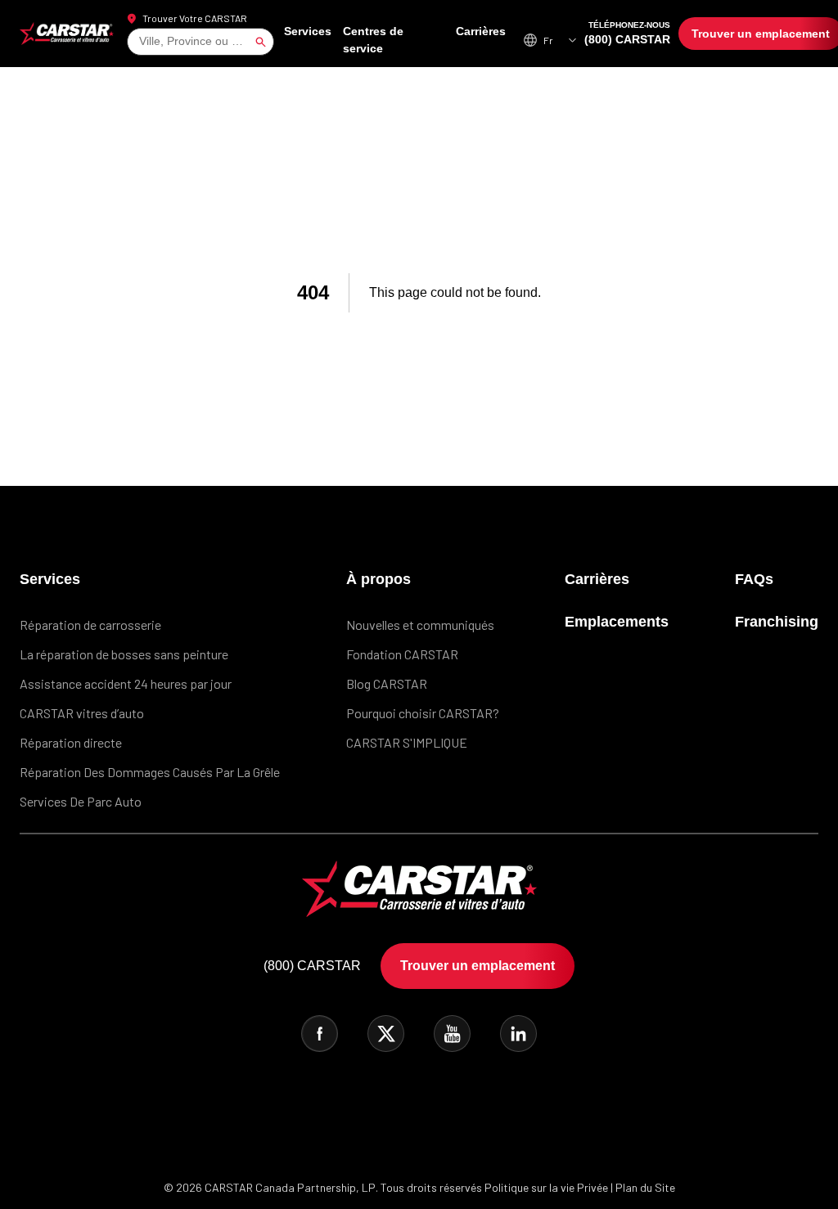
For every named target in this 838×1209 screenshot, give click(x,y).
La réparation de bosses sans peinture (124, 650)
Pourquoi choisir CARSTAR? (426, 709)
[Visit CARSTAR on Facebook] (319, 1030)
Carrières (482, 39)
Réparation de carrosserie (90, 621)
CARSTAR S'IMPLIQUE (410, 739)
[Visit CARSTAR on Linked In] (518, 1030)
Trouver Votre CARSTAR (194, 16)
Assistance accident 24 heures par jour (126, 680)
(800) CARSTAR (624, 31)
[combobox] (140, 40)
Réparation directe (71, 739)
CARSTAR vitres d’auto (82, 709)
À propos (379, 576)
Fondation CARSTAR (406, 650)
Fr (548, 38)
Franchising (779, 618)
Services (315, 39)
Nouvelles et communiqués (424, 621)
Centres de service (398, 39)
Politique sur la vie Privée (546, 1184)
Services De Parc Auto (81, 798)
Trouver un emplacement (751, 31)
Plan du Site (645, 1184)
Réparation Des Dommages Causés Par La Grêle (150, 768)
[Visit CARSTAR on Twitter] (385, 1030)
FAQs (757, 576)
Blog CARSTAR (390, 680)
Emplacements (622, 618)
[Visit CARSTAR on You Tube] (452, 1030)
